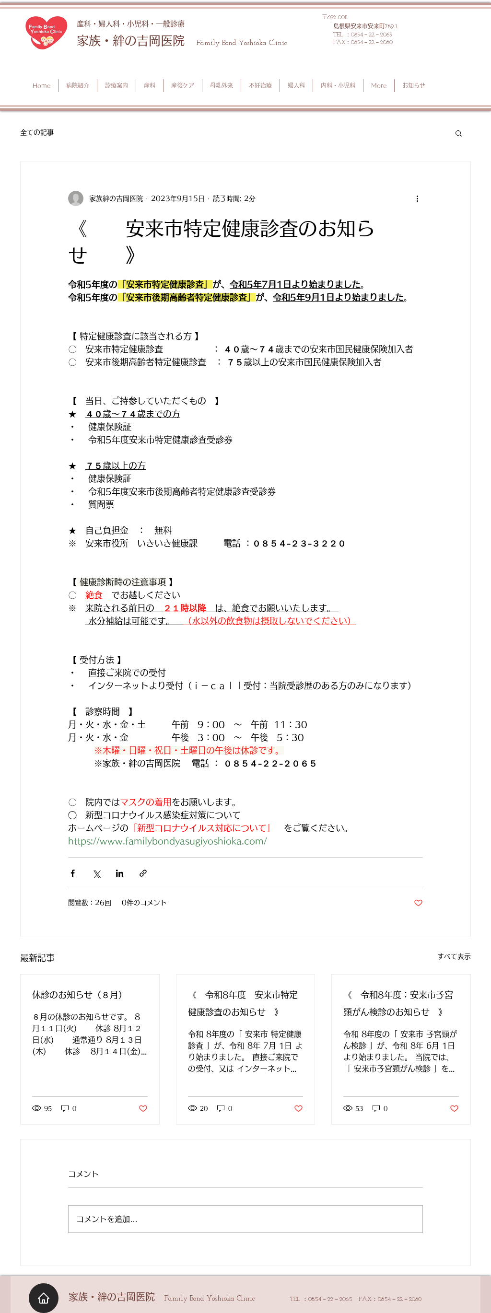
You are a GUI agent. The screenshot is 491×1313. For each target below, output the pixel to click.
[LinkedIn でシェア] (119, 873)
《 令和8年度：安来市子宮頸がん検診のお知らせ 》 (398, 1003)
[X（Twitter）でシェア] (96, 873)
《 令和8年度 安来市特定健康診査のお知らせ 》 (243, 1003)
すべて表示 (454, 956)
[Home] (43, 1298)
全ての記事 (37, 132)
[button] (458, 133)
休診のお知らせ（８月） (79, 994)
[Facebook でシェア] (72, 873)
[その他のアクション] (417, 198)
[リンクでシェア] (143, 873)
